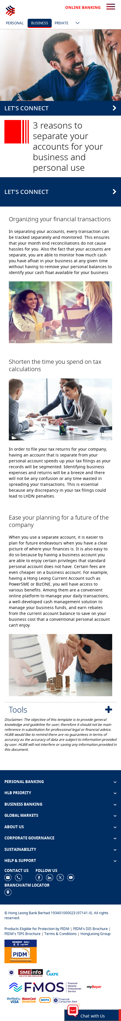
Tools (18, 709)
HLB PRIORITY (17, 792)
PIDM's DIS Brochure (90, 928)
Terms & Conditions (60, 933)
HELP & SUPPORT (20, 860)
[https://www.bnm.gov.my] (11, 972)
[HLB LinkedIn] (49, 877)
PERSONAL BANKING (24, 781)
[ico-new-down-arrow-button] (76, 23)
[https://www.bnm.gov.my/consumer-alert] (65, 1000)
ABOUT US (14, 826)
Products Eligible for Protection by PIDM (36, 928)
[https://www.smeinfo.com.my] (30, 972)
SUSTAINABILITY (20, 849)
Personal (14, 23)
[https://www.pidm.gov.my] (20, 951)
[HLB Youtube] (70, 877)
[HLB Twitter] (60, 877)
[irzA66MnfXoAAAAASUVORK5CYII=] (18, 877)
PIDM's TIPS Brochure (22, 933)
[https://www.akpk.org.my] (52, 972)
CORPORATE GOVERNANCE (29, 838)
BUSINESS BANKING (23, 804)
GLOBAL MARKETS (21, 815)
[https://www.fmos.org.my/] (45, 986)
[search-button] (111, 7)
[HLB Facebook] (39, 877)
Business (39, 23)
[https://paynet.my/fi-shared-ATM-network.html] (45, 1000)
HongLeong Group (95, 933)
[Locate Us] (7, 892)
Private (61, 23)
